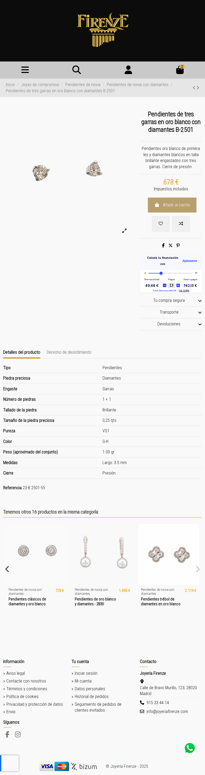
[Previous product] (194, 87)
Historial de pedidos (92, 696)
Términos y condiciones (26, 688)
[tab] (171, 301)
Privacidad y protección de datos (34, 704)
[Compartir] (163, 245)
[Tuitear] (170, 245)
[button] (7, 569)
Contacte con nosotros (26, 681)
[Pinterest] (178, 245)
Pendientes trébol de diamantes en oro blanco (160, 601)
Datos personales (90, 688)
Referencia (12, 487)
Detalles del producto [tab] (21, 352)
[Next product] (197, 87)
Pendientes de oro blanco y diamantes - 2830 (95, 601)
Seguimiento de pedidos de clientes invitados (98, 707)
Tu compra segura (169, 300)
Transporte (169, 312)
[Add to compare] (181, 224)
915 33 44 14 (158, 702)
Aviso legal (15, 673)
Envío (10, 711)
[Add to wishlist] (160, 224)
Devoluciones (168, 323)
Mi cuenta (83, 681)
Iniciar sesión (86, 673)
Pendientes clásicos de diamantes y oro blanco (27, 601)
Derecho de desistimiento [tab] (69, 352)
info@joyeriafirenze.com (167, 711)
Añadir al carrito (176, 204)
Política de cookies (22, 696)
